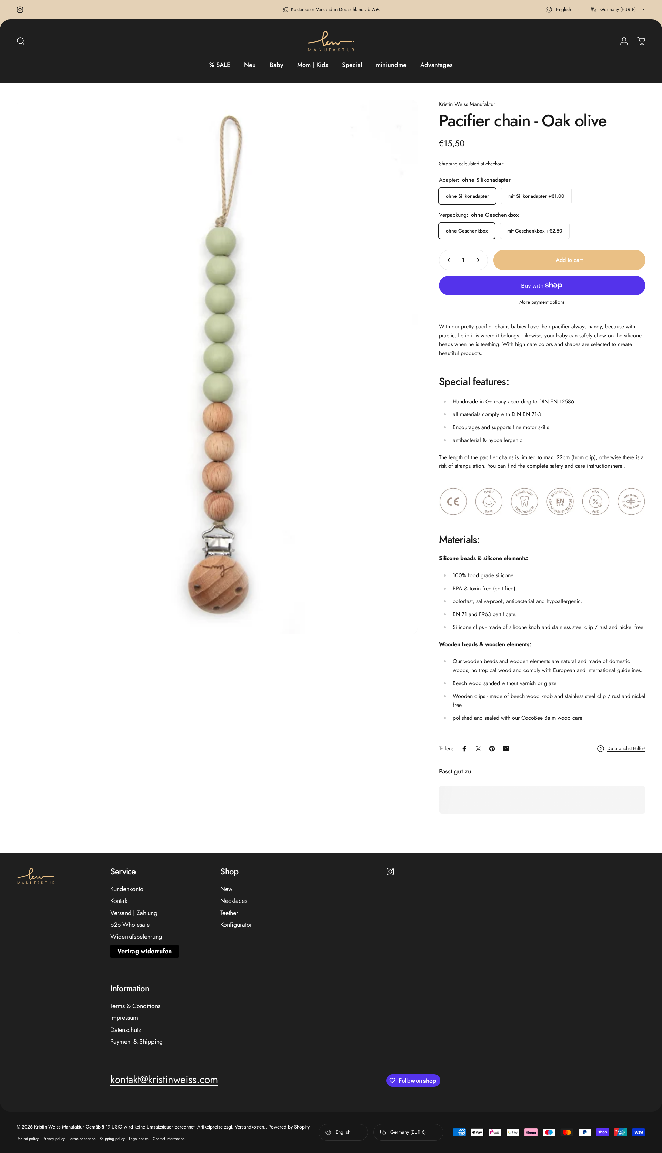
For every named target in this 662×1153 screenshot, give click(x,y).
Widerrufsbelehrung (136, 937)
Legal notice (139, 1138)
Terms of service (82, 1138)
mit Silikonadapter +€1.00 (536, 196)
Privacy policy (54, 1138)
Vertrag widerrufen (144, 951)
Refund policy (28, 1138)
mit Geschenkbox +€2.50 (534, 230)
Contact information (169, 1138)
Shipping (448, 163)
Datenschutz (125, 1030)
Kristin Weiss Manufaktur (467, 104)
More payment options (542, 302)
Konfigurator (236, 925)
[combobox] (563, 9)
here (617, 466)
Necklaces (233, 901)
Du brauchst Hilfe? (626, 749)
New (226, 889)
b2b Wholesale (130, 925)
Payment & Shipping (136, 1042)
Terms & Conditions (135, 1006)
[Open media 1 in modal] (217, 367)
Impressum (124, 1018)
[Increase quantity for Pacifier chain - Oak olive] (480, 260)
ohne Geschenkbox (467, 230)
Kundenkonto (126, 889)
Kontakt (119, 901)
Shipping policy (112, 1138)
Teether (229, 913)
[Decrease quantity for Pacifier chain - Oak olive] (447, 260)
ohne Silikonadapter (467, 196)
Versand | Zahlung (133, 913)
